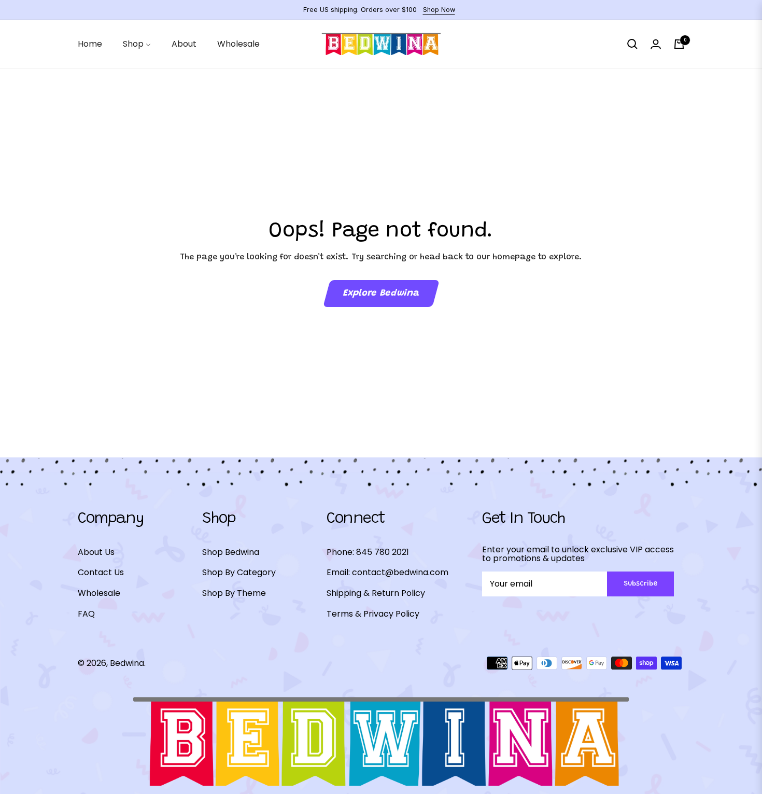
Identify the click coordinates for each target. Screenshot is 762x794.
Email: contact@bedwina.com (387, 572)
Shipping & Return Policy (376, 593)
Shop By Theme (234, 593)
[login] (656, 44)
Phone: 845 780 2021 (368, 552)
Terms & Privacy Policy (373, 614)
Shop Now (439, 9)
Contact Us (101, 572)
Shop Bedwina (230, 552)
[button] (632, 44)
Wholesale (99, 593)
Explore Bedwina (381, 293)
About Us (96, 552)
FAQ (86, 614)
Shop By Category (239, 572)
